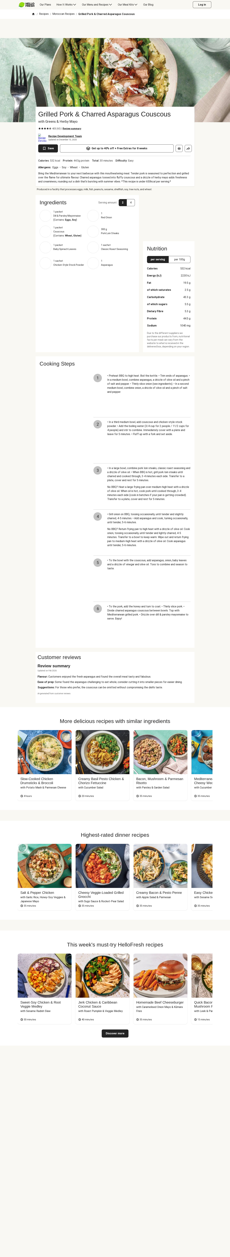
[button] (87, 202)
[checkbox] (39, 128)
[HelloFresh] (26, 4)
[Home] (33, 14)
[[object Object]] (179, 148)
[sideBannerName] (168, 216)
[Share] (188, 148)
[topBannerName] (115, 28)
